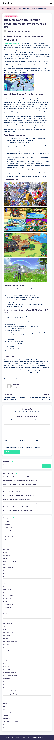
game (4, 592)
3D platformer (7, 524)
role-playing (6, 669)
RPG (4, 681)
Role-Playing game (9, 672)
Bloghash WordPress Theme (40, 737)
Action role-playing (8, 537)
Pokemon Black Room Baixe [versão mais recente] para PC (20, 492)
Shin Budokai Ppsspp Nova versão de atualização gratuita (20, 484)
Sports (5, 709)
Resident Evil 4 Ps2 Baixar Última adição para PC (17, 488)
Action (5, 534)
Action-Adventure (8, 543)
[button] (17, 388)
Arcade (5, 552)
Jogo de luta (6, 611)
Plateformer (6, 635)
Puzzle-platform (7, 654)
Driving (5, 564)
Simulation (6, 697)
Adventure (6, 549)
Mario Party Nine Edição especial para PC (15, 506)
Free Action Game (8, 589)
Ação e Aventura (7, 530)
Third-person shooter (9, 728)
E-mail (22, 440)
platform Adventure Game (10, 641)
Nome (6, 440)
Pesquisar (7, 461)
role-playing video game (11, 16)
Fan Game (6, 580)
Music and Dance (8, 623)
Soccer (5, 703)
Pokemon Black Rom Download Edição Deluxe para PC (18, 495)
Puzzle (5, 647)
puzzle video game (8, 651)
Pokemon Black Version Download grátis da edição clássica (20, 510)
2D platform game (8, 521)
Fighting (5, 583)
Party (4, 629)
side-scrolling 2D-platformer (11, 691)
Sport (4, 706)
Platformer (6, 644)
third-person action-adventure (11, 724)
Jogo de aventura (8, 604)
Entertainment (7, 577)
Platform (5, 638)
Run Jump (5, 684)
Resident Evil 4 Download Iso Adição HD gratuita (17, 499)
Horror (5, 601)
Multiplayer (6, 617)
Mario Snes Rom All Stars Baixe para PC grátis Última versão (20, 480)
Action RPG (6, 540)
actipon (5, 546)
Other (5, 626)
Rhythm (5, 663)
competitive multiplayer (9, 561)
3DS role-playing (8, 527)
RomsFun (7, 3)
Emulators (6, 574)
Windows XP (17, 293)
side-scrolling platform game (11, 694)
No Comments (26, 31)
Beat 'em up (6, 555)
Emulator (5, 570)
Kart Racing (6, 614)
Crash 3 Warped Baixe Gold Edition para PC (16, 477)
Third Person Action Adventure (11, 721)
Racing (5, 660)
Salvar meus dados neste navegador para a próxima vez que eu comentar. (23, 447)
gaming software (8, 595)
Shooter (5, 687)
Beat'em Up (6, 558)
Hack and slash (7, 598)
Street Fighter (7, 712)
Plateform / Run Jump (9, 632)
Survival (5, 715)
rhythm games (7, 666)
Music (4, 620)
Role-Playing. (7, 678)
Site (37, 440)
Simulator (5, 700)
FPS (4, 586)
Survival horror (7, 718)
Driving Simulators (8, 567)
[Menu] (51, 3)
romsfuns (17, 385)
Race (4, 657)
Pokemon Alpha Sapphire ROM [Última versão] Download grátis (21, 503)
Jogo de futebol (7, 607)
